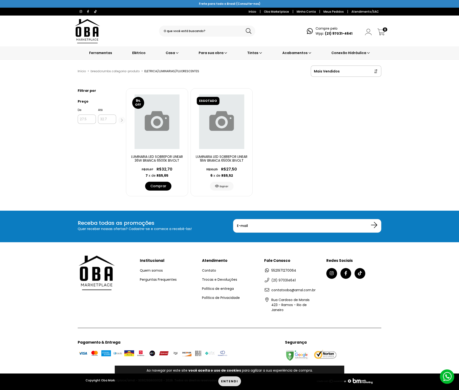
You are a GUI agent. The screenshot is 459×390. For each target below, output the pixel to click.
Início (252, 12)
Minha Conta (306, 12)
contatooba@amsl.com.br (293, 290)
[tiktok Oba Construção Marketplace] (95, 11)
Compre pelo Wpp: (334, 31)
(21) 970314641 (283, 280)
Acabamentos (295, 52)
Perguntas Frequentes (158, 279)
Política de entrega (218, 288)
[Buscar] (248, 31)
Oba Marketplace (276, 12)
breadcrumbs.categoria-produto (115, 71)
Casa (171, 52)
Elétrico (139, 52)
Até (100, 110)
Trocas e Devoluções (219, 279)
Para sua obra (211, 52)
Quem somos (151, 270)
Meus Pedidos (333, 12)
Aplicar (122, 120)
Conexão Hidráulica (349, 52)
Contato (209, 270)
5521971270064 (283, 270)
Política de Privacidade (221, 297)
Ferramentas (100, 52)
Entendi (229, 381)
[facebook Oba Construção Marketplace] (88, 11)
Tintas (253, 52)
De (79, 110)
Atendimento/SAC (365, 12)
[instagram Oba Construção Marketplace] (81, 11)
